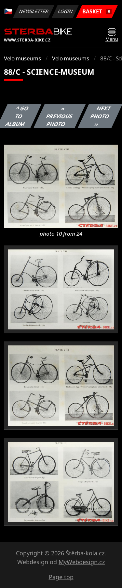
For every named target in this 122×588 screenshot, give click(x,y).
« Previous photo (59, 116)
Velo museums (22, 58)
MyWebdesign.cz (82, 562)
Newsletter (34, 11)
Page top (61, 577)
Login (65, 11)
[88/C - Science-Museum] (61, 185)
